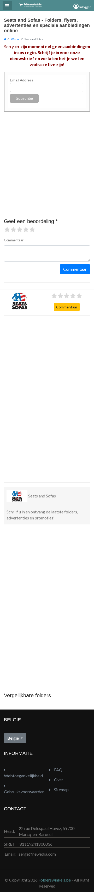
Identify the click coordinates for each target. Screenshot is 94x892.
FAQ (57, 769)
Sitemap (61, 789)
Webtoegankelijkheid (23, 775)
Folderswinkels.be (54, 879)
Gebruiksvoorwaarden (24, 791)
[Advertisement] (25, 398)
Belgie (13, 737)
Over (58, 779)
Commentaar (66, 307)
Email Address (21, 80)
